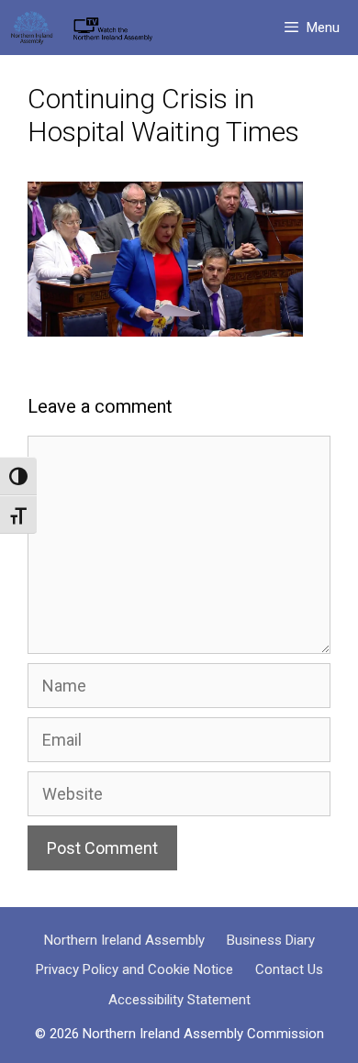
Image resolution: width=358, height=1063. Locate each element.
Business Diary (271, 940)
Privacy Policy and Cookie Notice (134, 969)
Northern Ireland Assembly (124, 940)
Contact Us (289, 969)
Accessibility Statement (179, 999)
